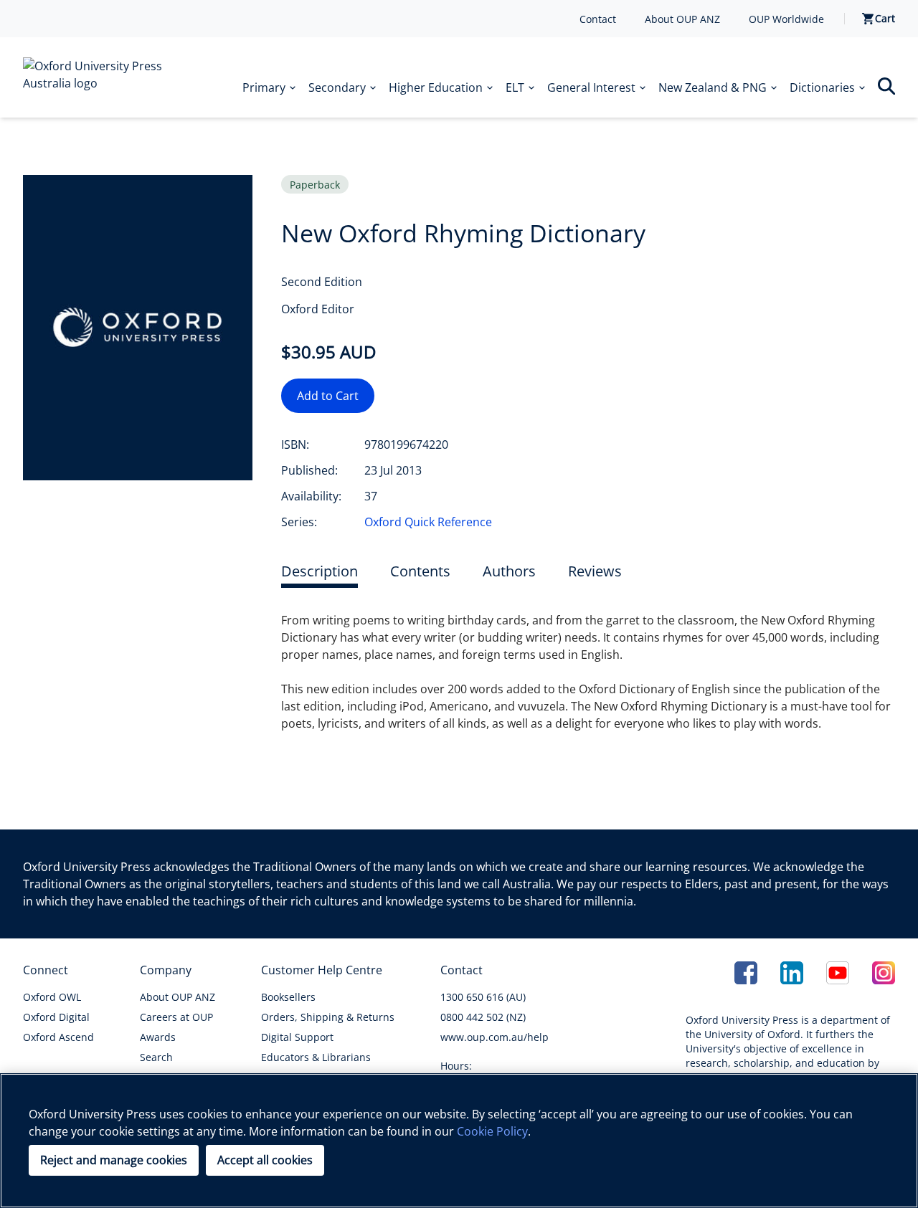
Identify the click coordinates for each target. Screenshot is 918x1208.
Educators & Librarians (316, 1057)
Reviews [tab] (595, 571)
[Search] (886, 86)
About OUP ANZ (682, 19)
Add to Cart (328, 396)
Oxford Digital (56, 1017)
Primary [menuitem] (263, 87)
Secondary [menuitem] (337, 87)
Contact (597, 19)
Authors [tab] (509, 571)
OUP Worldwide (786, 19)
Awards (158, 1037)
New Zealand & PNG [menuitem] (712, 87)
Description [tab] (319, 571)
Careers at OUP (176, 1017)
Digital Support (297, 1037)
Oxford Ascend (58, 1037)
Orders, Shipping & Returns (327, 1017)
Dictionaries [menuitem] (822, 87)
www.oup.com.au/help (494, 1037)
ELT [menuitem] (515, 87)
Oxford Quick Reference (428, 522)
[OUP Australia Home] (103, 77)
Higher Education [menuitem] (436, 87)
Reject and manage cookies (113, 1160)
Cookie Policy (492, 1131)
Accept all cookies (265, 1160)
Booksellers (288, 997)
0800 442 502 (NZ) (483, 1017)
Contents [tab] (420, 571)
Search (156, 1057)
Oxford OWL (52, 997)
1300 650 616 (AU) (483, 997)
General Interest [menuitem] (591, 87)
